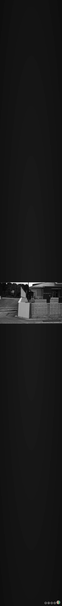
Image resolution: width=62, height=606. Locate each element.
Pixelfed (55, 603)
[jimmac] (58, 602)
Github (48, 603)
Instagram (52, 603)
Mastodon (45, 603)
